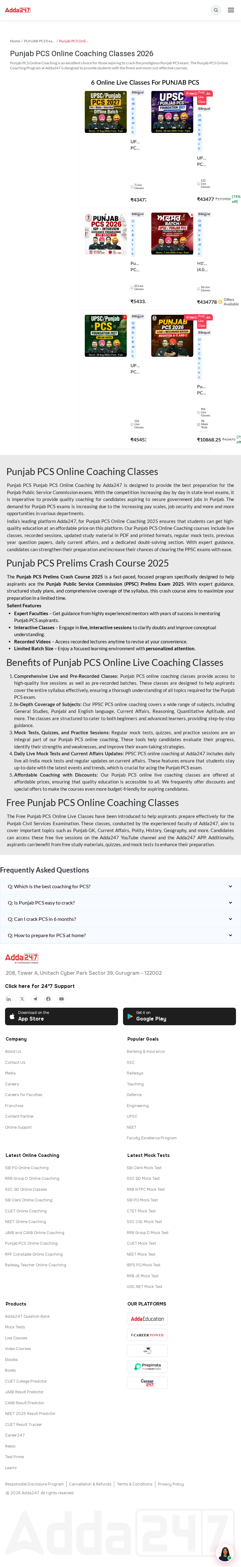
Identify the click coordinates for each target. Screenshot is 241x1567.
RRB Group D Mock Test (148, 1232)
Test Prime (14, 1456)
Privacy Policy (171, 1484)
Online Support (18, 1127)
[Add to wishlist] (138, 93)
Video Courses (18, 1348)
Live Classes (16, 1338)
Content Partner (19, 1116)
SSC (131, 1062)
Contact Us (15, 1062)
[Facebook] (48, 999)
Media (10, 1073)
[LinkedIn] (9, 999)
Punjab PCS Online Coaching (31, 1243)
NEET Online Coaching (25, 1221)
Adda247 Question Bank (27, 1316)
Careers (12, 1084)
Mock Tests (15, 1327)
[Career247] (147, 1383)
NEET (132, 1127)
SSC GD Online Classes (26, 1189)
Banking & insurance (145, 1051)
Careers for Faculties (23, 1094)
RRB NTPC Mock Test (146, 1189)
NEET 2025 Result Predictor (30, 1413)
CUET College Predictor (26, 1381)
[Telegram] (35, 999)
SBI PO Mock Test (142, 1200)
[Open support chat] (225, 1553)
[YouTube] (61, 999)
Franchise (14, 1105)
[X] (22, 999)
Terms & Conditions (135, 1484)
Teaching (135, 1084)
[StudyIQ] (147, 1351)
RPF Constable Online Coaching (34, 1254)
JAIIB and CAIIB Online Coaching (34, 1232)
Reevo (10, 1446)
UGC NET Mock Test (144, 1286)
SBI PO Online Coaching (27, 1167)
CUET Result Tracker (23, 1424)
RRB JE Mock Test (142, 1276)
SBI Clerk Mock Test (144, 1167)
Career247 (15, 1435)
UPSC (132, 1116)
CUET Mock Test (141, 1243)
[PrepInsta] (147, 1367)
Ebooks (11, 1359)
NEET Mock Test (141, 1254)
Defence (134, 1094)
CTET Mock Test (141, 1211)
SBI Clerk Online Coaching (28, 1200)
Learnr (11, 1467)
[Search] (216, 10)
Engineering (138, 1105)
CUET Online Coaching (26, 1211)
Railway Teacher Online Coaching (35, 1265)
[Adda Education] (147, 1319)
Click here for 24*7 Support (40, 986)
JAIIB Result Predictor (24, 1392)
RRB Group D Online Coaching (32, 1178)
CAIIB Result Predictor (24, 1403)
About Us (13, 1051)
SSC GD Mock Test (143, 1178)
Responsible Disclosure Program (34, 1484)
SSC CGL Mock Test (144, 1221)
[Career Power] (147, 1335)
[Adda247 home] (17, 10)
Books (10, 1370)
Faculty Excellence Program (152, 1138)
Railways (135, 1073)
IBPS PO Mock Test (143, 1265)
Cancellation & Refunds (90, 1484)
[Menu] (231, 10)
